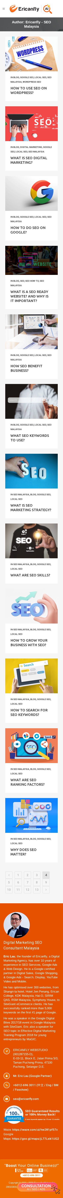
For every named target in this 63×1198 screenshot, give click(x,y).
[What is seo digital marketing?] (31, 123)
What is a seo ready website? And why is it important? (29, 296)
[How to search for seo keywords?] (31, 675)
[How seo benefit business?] (31, 331)
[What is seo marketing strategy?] (31, 471)
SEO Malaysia (36, 151)
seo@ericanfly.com (26, 1099)
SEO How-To (32, 281)
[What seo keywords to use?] (31, 401)
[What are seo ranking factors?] (31, 745)
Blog (16, 77)
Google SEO (26, 77)
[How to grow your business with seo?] (31, 606)
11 (18, 889)
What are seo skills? (30, 575)
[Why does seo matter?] (31, 815)
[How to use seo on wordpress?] (31, 54)
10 (9, 889)
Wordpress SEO (32, 82)
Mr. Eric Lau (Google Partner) (32, 1076)
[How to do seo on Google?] (31, 193)
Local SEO (40, 77)
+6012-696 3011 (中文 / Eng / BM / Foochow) (35, 1087)
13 (36, 889)
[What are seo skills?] (31, 540)
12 (27, 889)
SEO (22, 281)
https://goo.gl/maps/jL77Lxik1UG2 (35, 1138)
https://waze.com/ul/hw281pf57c (35, 1129)
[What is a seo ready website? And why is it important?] (31, 260)
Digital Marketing (31, 147)
